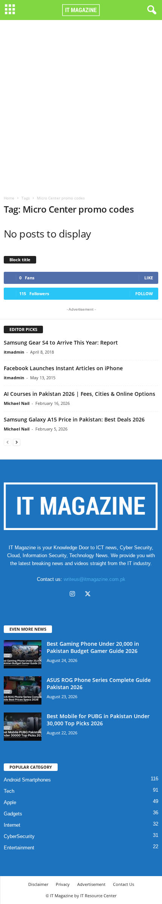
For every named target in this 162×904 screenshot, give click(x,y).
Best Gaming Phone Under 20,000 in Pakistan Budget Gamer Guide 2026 (93, 647)
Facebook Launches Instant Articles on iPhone (63, 368)
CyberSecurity (19, 836)
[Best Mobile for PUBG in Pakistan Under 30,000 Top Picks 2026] (22, 726)
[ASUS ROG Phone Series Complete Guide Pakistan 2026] (22, 690)
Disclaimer (38, 884)
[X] (89, 595)
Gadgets (13, 814)
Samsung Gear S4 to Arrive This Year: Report (61, 342)
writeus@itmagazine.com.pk (94, 579)
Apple (10, 802)
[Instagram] (74, 595)
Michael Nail (16, 403)
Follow (144, 293)
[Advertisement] (81, 105)
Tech (9, 791)
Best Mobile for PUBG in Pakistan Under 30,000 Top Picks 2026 (98, 719)
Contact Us (123, 884)
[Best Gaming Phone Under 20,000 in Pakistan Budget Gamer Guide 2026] (22, 654)
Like (148, 277)
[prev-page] (7, 442)
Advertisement (91, 884)
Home (9, 198)
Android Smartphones (27, 780)
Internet (12, 825)
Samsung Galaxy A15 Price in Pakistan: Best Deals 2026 (74, 419)
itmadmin (14, 352)
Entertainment (19, 847)
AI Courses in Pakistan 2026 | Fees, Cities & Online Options (79, 393)
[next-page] (16, 442)
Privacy (63, 884)
